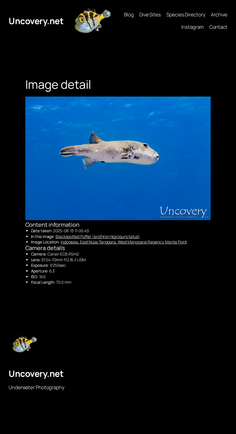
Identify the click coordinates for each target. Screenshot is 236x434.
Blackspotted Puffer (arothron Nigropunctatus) (98, 236)
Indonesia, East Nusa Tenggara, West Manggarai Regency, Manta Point (124, 242)
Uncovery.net (36, 21)
